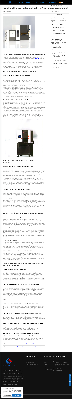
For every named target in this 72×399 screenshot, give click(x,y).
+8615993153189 (58, 368)
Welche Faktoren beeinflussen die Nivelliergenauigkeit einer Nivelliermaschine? (24, 346)
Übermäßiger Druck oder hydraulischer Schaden (59, 26)
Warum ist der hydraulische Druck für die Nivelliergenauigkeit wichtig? (60, 62)
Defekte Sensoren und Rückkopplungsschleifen (58, 32)
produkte (37, 58)
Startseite (46, 360)
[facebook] (70, 378)
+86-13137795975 (58, 370)
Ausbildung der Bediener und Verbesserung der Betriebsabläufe (60, 46)
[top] (70, 384)
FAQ (52, 49)
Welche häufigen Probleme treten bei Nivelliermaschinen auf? (60, 52)
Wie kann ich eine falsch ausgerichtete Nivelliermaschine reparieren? (59, 57)
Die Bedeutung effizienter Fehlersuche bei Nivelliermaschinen (57, 7)
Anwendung (34, 2)
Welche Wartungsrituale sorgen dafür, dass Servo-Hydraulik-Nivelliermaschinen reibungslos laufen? (29, 343)
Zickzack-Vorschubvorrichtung (32, 364)
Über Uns (20, 2)
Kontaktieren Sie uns (51, 2)
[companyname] (10, 2)
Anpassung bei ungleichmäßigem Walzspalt (60, 16)
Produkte (26, 2)
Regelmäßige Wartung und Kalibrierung (59, 43)
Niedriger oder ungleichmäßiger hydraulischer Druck (57, 23)
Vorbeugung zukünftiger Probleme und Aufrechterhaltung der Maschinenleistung (57, 38)
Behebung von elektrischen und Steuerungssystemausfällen (59, 29)
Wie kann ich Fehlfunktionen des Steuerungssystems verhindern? (60, 66)
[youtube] (70, 375)
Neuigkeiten (41, 2)
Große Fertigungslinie (30, 362)
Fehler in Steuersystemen (59, 35)
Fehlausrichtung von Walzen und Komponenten (59, 13)
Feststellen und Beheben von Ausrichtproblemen (58, 10)
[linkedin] (70, 381)
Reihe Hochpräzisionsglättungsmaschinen (34, 360)
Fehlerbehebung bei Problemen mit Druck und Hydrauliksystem (59, 19)
